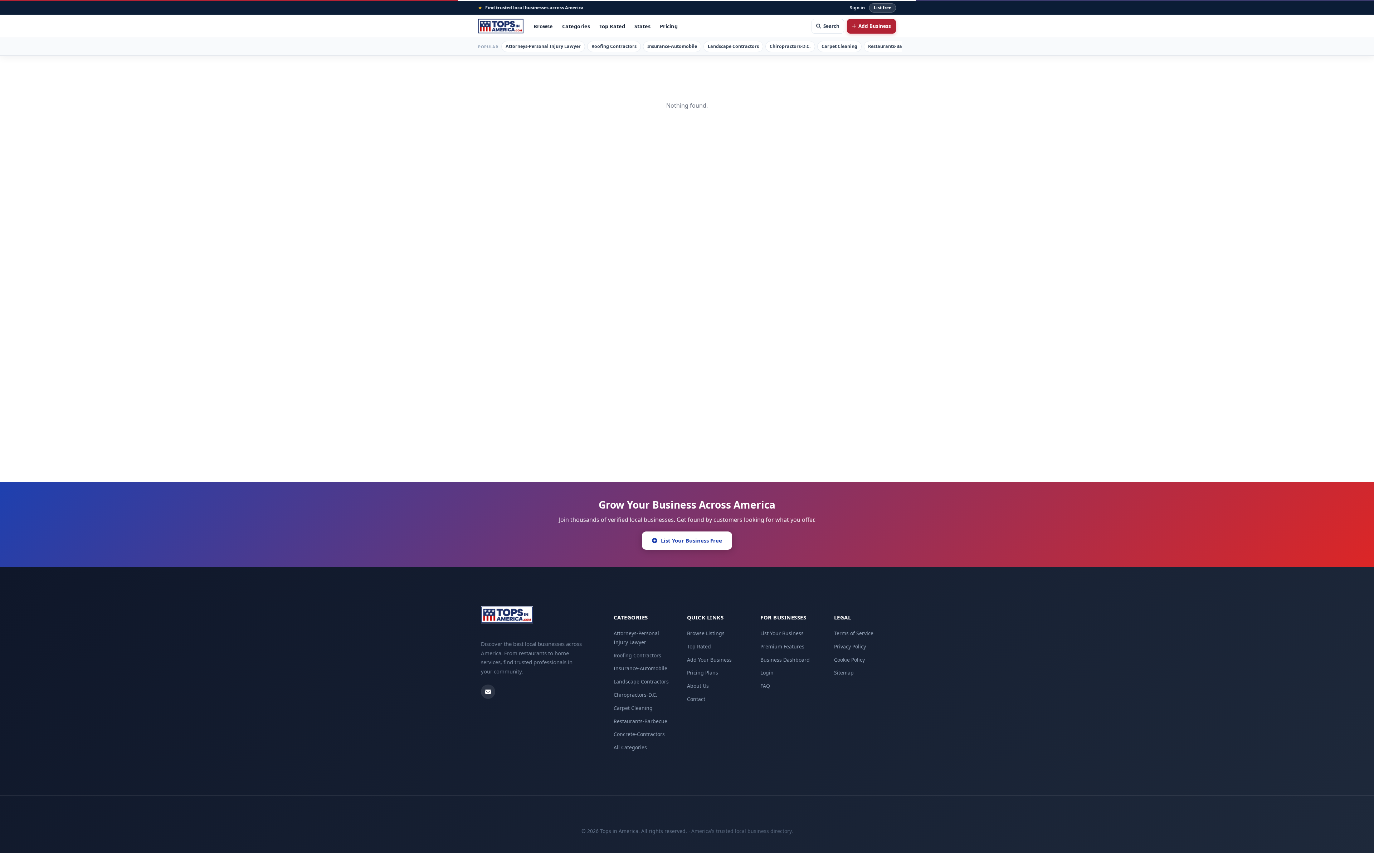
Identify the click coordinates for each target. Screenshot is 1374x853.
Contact (696, 699)
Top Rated (612, 26)
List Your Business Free (691, 540)
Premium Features (782, 646)
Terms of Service (853, 633)
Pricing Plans (702, 672)
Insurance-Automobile (672, 46)
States (642, 26)
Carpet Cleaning (839, 46)
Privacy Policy (850, 646)
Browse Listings (706, 633)
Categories (576, 26)
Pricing (669, 26)
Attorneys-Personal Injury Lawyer (543, 46)
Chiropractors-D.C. (790, 46)
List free (882, 8)
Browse (543, 26)
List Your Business (782, 633)
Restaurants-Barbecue (892, 46)
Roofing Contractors (614, 46)
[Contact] (488, 692)
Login (767, 672)
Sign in (857, 8)
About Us (698, 685)
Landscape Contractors (733, 46)
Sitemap (844, 672)
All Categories (630, 747)
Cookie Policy (849, 659)
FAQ (765, 685)
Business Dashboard (785, 659)
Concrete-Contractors (639, 734)
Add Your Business (709, 659)
